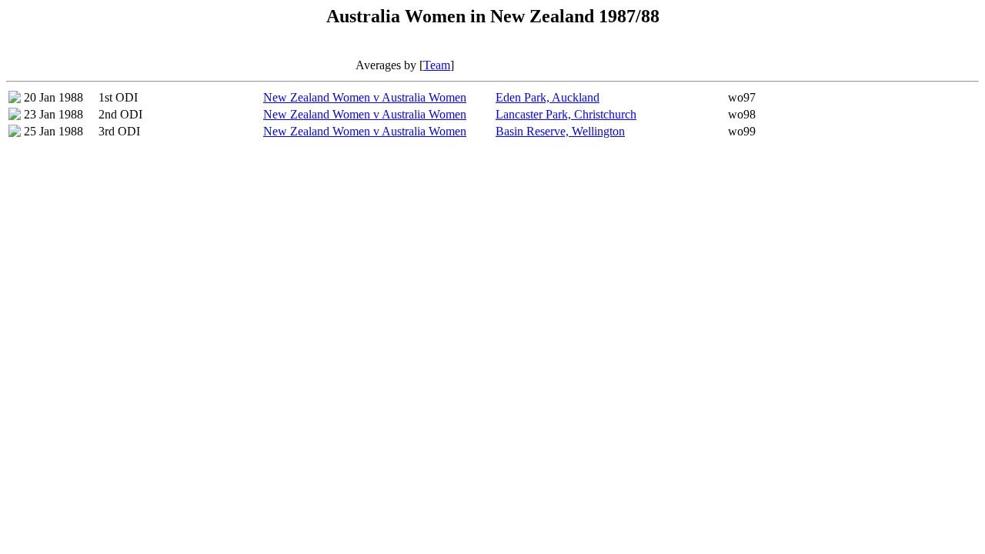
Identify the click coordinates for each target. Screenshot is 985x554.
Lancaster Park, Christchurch (566, 114)
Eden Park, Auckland (547, 97)
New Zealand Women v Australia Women (364, 97)
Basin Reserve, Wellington (560, 131)
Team (436, 65)
